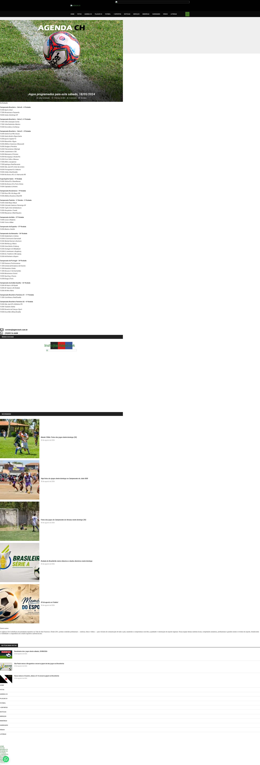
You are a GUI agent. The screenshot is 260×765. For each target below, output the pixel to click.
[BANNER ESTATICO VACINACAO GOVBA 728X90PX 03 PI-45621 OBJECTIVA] (152, 2)
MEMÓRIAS (145, 14)
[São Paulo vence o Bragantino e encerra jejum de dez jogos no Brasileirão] (6, 667)
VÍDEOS (165, 14)
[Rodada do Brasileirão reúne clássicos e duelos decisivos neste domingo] (19, 562)
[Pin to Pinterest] (73, 324)
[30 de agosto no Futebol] (19, 603)
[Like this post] (53, 324)
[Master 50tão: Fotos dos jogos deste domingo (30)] (19, 438)
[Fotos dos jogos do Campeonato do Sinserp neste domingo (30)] (19, 521)
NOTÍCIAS (127, 14)
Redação (47, 98)
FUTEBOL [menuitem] (3, 753)
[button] (6, 759)
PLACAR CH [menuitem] (4, 751)
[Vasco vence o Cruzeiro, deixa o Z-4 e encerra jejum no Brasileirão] (6, 679)
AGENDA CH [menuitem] (4, 749)
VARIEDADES (156, 14)
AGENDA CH (88, 14)
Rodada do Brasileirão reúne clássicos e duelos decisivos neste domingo (66, 561)
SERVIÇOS (136, 14)
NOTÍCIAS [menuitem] (3, 756)
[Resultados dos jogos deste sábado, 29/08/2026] (6, 654)
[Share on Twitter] (66, 324)
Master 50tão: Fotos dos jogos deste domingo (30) (59, 437)
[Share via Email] (80, 324)
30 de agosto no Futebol (49, 602)
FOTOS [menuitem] (2, 748)
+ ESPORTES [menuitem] (4, 754)
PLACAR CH (98, 14)
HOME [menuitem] (2, 746)
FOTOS (79, 14)
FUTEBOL (108, 14)
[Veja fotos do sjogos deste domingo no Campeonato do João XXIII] (19, 479)
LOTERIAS (174, 14)
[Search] (187, 14)
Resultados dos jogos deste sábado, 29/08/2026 (30, 651)
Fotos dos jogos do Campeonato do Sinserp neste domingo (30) (63, 520)
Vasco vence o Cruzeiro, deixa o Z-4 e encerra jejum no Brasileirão (36, 676)
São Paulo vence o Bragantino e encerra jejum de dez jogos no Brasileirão (39, 663)
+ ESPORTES (117, 14)
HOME (72, 14)
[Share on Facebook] (60, 324)
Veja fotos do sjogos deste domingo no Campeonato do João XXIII (64, 478)
